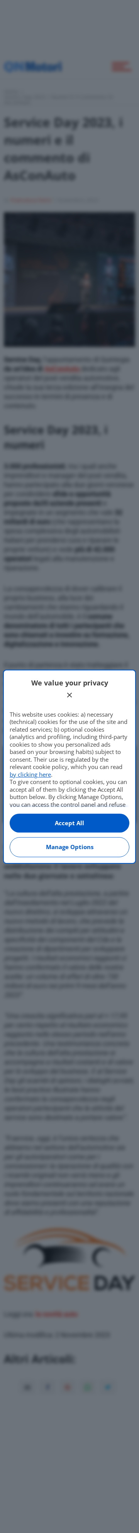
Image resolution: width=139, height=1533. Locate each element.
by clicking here (30, 774)
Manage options (69, 847)
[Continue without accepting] (69, 695)
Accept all (69, 823)
